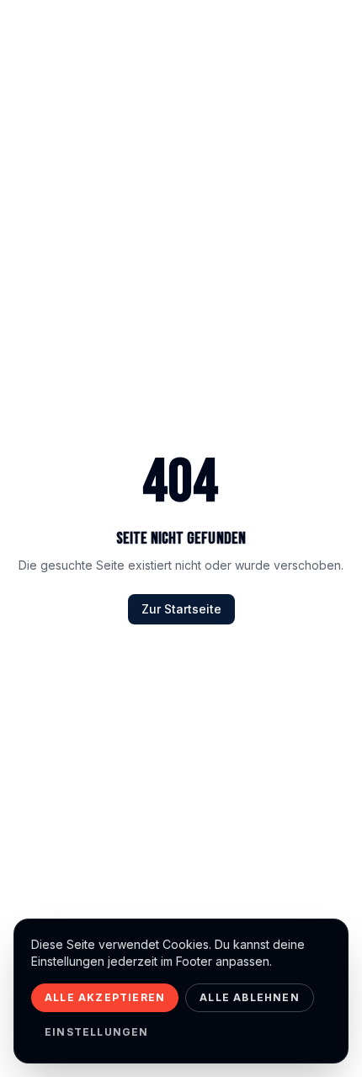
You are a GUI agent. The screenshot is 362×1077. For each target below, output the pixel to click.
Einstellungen (97, 1032)
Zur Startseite (181, 609)
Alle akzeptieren (105, 997)
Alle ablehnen (250, 997)
